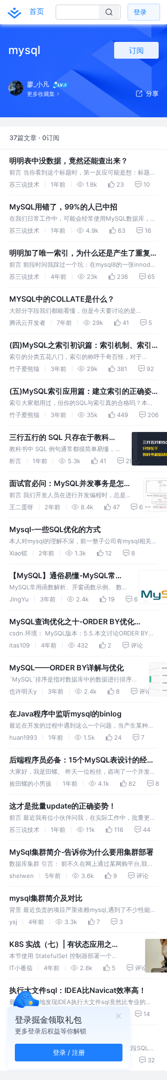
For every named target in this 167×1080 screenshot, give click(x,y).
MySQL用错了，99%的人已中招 (63, 206)
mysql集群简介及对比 (46, 898)
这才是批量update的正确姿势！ (62, 805)
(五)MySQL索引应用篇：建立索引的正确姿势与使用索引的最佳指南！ (80, 391)
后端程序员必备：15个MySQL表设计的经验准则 (81, 760)
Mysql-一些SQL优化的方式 (55, 529)
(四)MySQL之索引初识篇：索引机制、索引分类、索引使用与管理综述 (80, 345)
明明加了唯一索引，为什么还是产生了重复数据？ (83, 253)
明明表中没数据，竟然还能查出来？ (68, 160)
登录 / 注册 (69, 1052)
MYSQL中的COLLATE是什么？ (62, 299)
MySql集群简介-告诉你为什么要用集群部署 (81, 852)
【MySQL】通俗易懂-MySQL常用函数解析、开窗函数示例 (66, 576)
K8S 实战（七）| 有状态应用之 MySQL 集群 (60, 944)
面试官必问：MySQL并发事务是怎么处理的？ (70, 484)
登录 (140, 12)
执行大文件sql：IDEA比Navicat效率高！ (77, 990)
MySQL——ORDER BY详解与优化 (66, 667)
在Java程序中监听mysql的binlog (65, 713)
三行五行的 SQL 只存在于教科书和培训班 (62, 437)
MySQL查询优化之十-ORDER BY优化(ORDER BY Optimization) (72, 622)
